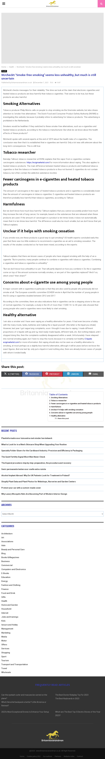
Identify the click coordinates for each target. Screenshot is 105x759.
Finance (4, 589)
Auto (3, 545)
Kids (3, 621)
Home (22, 756)
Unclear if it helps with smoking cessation (67, 410)
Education (5, 577)
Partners (58, 756)
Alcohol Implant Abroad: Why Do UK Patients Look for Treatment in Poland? (35, 475)
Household (6, 609)
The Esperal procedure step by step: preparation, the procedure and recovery (36, 463)
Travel (4, 668)
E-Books (5, 573)
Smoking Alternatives (59, 398)
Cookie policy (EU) (33, 756)
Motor (4, 641)
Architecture (6, 534)
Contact (80, 756)
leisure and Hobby (9, 625)
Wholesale (6, 672)
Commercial (7, 565)
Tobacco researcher (59, 401)
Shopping (5, 653)
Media (4, 637)
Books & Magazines (10, 557)
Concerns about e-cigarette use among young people (71, 413)
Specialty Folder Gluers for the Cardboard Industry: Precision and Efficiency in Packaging (41, 451)
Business (5, 561)
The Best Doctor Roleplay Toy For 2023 (71, 695)
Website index (69, 756)
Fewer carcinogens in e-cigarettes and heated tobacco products (76, 404)
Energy (4, 581)
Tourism (5, 660)
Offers (4, 645)
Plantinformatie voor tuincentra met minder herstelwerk (26, 438)
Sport (3, 656)
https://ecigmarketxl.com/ (38, 162)
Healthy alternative (58, 416)
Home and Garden (9, 605)
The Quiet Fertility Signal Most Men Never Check (23, 457)
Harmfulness (56, 407)
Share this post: (63, 418)
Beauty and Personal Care (12, 549)
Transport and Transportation (14, 664)
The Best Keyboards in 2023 (67, 698)
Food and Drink (8, 593)
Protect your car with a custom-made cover (21, 488)
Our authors (47, 756)
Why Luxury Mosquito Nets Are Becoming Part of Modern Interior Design (34, 494)
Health (4, 71)
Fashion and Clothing (10, 585)
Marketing (5, 633)
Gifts (3, 597)
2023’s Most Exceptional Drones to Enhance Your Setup (25, 712)
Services (5, 648)
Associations (7, 541)
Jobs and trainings (9, 617)
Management (7, 629)
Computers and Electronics (13, 569)
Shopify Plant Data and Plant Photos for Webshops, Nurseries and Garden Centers (38, 482)
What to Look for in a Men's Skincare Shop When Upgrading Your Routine (34, 444)
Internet (4, 613)
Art (2, 537)
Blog (3, 553)
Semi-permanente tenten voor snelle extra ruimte (23, 469)
